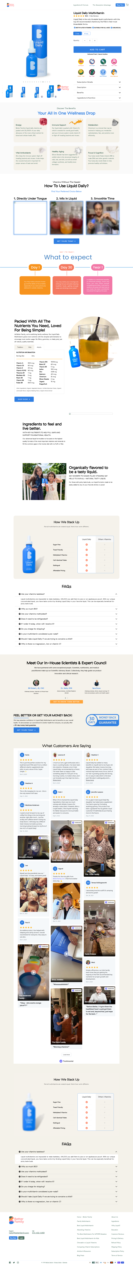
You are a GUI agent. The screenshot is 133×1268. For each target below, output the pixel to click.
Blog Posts (80, 1255)
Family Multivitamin (83, 1221)
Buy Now (13, 1238)
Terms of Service (117, 1255)
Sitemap (65, 1262)
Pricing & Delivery (117, 1238)
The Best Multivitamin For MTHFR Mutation (92, 1234)
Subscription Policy (117, 1251)
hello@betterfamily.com (19, 1233)
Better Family (49, 1262)
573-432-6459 (38, 1233)
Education (114, 1230)
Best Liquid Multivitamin (85, 1225)
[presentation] (18, 688)
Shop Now (120, 5)
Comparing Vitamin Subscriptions (88, 1247)
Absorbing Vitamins (83, 1230)
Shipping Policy (116, 1247)
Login (21, 1238)
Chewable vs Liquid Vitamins (87, 1243)
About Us (114, 1217)
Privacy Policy (58, 1262)
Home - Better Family (84, 1217)
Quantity (76, 40)
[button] (23, 82)
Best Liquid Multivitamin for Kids (88, 1238)
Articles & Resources (84, 1251)
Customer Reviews (117, 1234)
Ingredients (115, 1221)
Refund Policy (116, 1243)
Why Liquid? (115, 1225)
